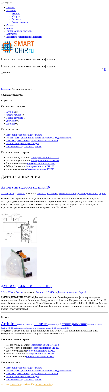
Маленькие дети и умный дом (22, 143)
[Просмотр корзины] (106, 68)
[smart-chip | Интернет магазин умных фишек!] (17, 52)
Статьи (10, 25)
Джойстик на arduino (94, 324)
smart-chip (15, 384)
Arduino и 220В (22, 324)
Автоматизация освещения (23, 187)
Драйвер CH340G (7, 328)
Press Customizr (43, 384)
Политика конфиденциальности (24, 36)
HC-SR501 (52, 193)
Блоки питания (20, 22)
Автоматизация (67, 193)
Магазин (11, 10)
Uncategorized (13, 114)
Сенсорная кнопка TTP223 (45, 157)
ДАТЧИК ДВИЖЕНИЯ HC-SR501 (25, 286)
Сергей (102, 193)
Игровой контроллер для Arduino (24, 134)
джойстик (17, 328)
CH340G (31, 324)
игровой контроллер (28, 328)
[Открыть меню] (2, 73)
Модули (16, 16)
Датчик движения (87, 193)
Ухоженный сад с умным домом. (23, 146)
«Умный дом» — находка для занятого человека (32, 140)
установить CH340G (63, 328)
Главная (10, 7)
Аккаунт (11, 28)
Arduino (16, 13)
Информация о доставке (19, 30)
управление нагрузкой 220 (46, 328)
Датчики (16, 19)
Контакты (11, 33)
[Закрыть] (2, 3)
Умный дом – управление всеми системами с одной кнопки (39, 137)
